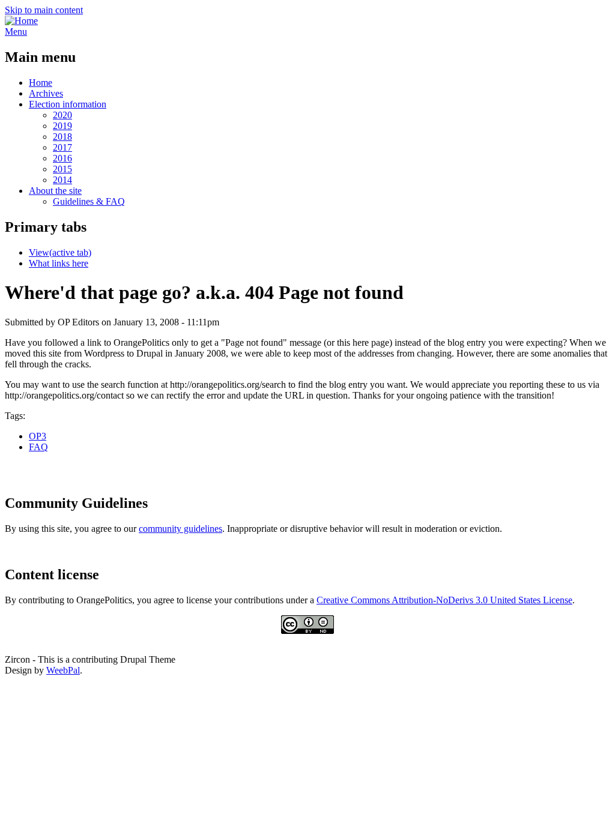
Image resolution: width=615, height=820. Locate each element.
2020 (62, 115)
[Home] (21, 21)
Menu (16, 31)
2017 (62, 147)
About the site (55, 190)
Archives (46, 93)
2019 (62, 126)
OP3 (37, 436)
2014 (62, 180)
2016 (62, 158)
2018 (62, 136)
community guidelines (180, 528)
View (60, 252)
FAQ (38, 447)
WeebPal (63, 670)
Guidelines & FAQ (89, 201)
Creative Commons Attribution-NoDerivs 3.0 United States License (444, 600)
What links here (58, 263)
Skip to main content (44, 10)
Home (40, 82)
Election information (67, 104)
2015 (62, 169)
